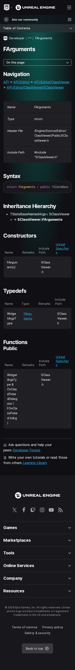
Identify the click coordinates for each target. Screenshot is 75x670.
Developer (17, 38)
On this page (15, 62)
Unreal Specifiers (62, 248)
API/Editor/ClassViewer (52, 82)
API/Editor (21, 82)
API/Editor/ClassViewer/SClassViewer (35, 87)
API (6, 82)
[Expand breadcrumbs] (30, 38)
